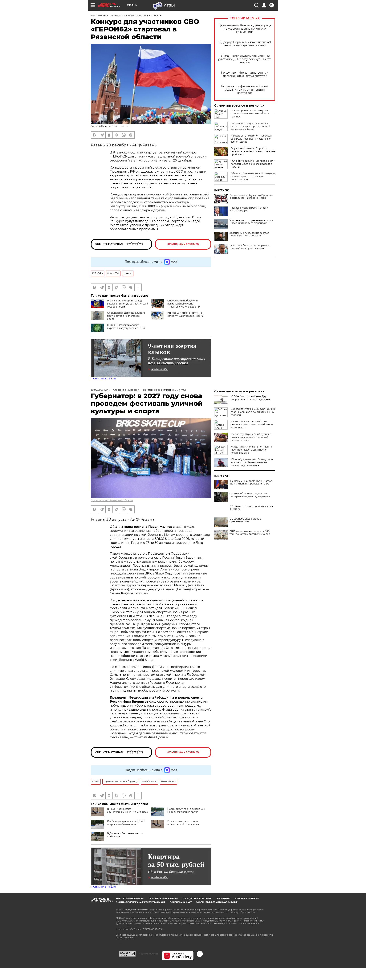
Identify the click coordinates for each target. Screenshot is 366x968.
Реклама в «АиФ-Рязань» (163, 898)
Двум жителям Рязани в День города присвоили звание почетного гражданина (245, 29)
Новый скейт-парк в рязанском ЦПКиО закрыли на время (186, 810)
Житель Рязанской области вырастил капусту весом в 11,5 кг (126, 326)
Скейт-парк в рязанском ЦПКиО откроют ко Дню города (126, 823)
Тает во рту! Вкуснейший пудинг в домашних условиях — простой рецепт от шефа (251, 437)
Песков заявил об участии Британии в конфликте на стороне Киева (251, 196)
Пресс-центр (223, 898)
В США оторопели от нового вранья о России (251, 507)
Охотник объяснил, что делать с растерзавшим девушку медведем (250, 495)
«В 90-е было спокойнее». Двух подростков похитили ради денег (251, 398)
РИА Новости (120, 126)
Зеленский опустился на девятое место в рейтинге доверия (249, 234)
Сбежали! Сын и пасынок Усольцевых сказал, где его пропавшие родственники (253, 176)
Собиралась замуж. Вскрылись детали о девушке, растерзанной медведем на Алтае (250, 126)
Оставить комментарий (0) (183, 244)
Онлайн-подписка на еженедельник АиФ (140, 902)
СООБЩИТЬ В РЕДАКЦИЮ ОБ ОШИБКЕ (217, 902)
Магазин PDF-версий (247, 898)
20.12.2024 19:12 (99, 15)
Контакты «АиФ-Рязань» (130, 898)
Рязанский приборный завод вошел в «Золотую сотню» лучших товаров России (127, 303)
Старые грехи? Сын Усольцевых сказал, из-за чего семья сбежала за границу (252, 113)
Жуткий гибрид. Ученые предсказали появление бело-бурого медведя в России (253, 163)
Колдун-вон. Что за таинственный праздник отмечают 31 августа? (244, 74)
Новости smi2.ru (103, 378)
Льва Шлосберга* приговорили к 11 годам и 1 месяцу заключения (250, 247)
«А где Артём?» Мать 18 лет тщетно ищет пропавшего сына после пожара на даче (251, 449)
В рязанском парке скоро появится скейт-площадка (183, 823)
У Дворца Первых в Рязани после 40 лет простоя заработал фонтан (245, 44)
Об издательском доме (197, 898)
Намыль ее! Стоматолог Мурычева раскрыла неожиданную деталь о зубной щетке (251, 138)
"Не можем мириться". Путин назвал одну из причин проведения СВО (251, 482)
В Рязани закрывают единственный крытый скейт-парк (127, 810)
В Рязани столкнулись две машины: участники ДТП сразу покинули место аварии (244, 59)
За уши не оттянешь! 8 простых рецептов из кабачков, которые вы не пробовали (253, 151)
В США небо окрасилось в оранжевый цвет (245, 520)
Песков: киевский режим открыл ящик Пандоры (249, 209)
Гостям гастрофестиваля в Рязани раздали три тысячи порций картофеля (245, 90)
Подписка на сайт (181, 902)
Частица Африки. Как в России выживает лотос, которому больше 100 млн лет (252, 424)
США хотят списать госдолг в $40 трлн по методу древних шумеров (250, 532)
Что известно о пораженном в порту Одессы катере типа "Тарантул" (251, 221)
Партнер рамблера (149, 954)
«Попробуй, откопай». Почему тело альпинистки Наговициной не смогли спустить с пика (252, 462)
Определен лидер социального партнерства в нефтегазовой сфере (126, 315)
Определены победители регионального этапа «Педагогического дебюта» (183, 303)
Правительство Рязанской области (112, 500)
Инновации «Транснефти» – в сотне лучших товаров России (185, 314)
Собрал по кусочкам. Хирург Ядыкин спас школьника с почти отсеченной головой (253, 411)
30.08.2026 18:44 (100, 389)
